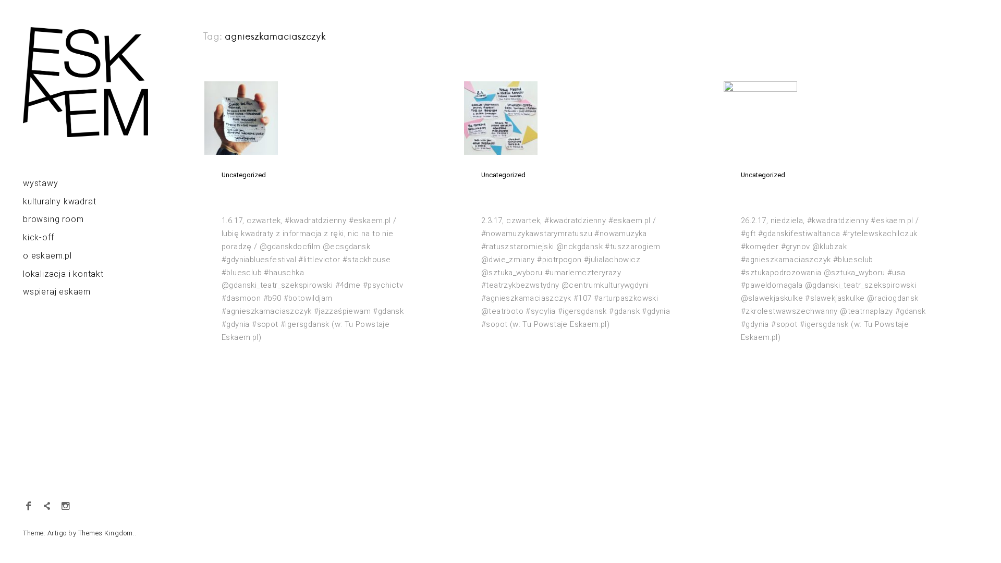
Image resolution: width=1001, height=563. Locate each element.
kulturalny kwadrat (59, 201)
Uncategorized (244, 175)
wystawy (40, 183)
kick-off (38, 237)
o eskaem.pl (47, 256)
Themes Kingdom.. (107, 533)
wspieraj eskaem (57, 292)
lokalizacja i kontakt (63, 274)
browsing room (53, 219)
